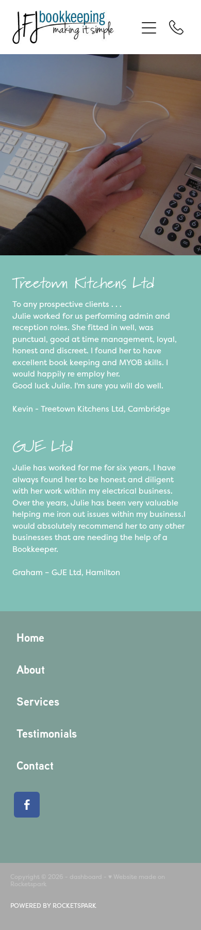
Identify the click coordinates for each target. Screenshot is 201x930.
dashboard (86, 877)
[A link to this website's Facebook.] (27, 805)
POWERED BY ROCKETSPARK (53, 906)
